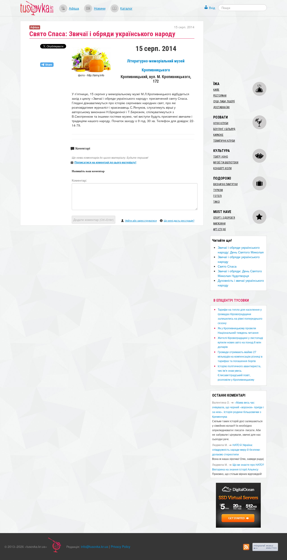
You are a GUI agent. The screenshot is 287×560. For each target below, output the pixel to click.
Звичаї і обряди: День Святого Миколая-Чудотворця (240, 273)
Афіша (74, 8)
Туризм (218, 190)
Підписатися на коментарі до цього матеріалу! (105, 162)
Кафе (216, 89)
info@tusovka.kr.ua (94, 546)
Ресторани (219, 95)
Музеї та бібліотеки (225, 162)
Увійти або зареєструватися (141, 220)
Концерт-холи (222, 168)
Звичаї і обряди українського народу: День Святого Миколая (241, 249)
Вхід (212, 7)
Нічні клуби (220, 123)
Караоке (218, 134)
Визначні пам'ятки (225, 184)
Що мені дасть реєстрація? (179, 220)
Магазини (219, 223)
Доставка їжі (221, 107)
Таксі (216, 201)
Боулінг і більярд (224, 129)
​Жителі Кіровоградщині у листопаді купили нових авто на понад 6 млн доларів (240, 342)
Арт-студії (219, 229)
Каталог (126, 8)
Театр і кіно (220, 156)
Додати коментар (93, 219)
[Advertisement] (243, 49)
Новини (99, 8)
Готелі (217, 196)
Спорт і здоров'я (224, 217)
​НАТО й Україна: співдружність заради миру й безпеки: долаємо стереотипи (236, 449)
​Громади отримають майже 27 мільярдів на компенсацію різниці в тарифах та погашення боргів (240, 356)
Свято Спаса (227, 266)
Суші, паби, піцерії (224, 101)
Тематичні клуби (224, 140)
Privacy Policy (120, 546)
